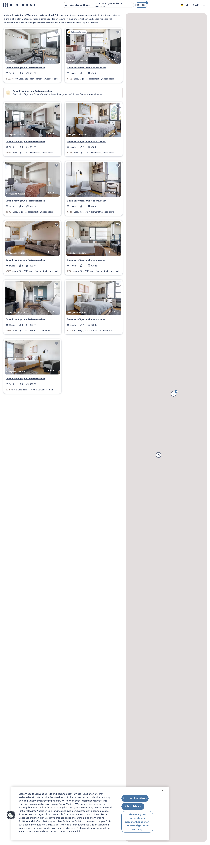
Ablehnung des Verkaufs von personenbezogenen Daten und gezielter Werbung (137, 822)
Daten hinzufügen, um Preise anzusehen (25, 67)
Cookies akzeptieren (135, 798)
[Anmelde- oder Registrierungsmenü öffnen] (204, 5)
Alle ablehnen (133, 806)
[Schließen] (162, 791)
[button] (174, 393)
